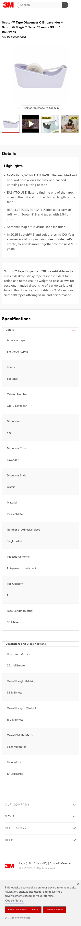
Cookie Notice (14, 900)
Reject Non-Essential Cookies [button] (23, 910)
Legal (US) (25, 863)
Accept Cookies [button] (54, 910)
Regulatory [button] (16, 828)
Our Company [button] (17, 804)
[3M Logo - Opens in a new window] (8, 5)
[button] (18, 918)
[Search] (65, 5)
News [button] (10, 816)
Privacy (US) (40, 863)
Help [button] (9, 840)
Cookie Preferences (61, 863)
